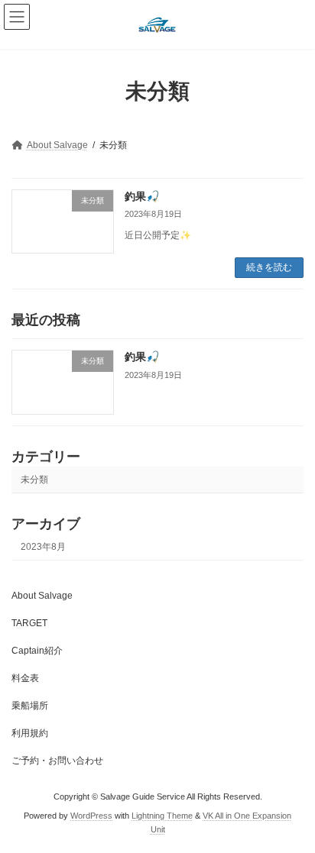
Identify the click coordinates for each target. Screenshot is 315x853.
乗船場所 (29, 705)
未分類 (34, 478)
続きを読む (269, 267)
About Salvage (42, 595)
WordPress (91, 815)
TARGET (29, 623)
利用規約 (29, 733)
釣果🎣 (142, 196)
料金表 (25, 678)
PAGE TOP (292, 811)
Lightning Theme (162, 815)
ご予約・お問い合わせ (57, 760)
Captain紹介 (37, 650)
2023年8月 (43, 546)
